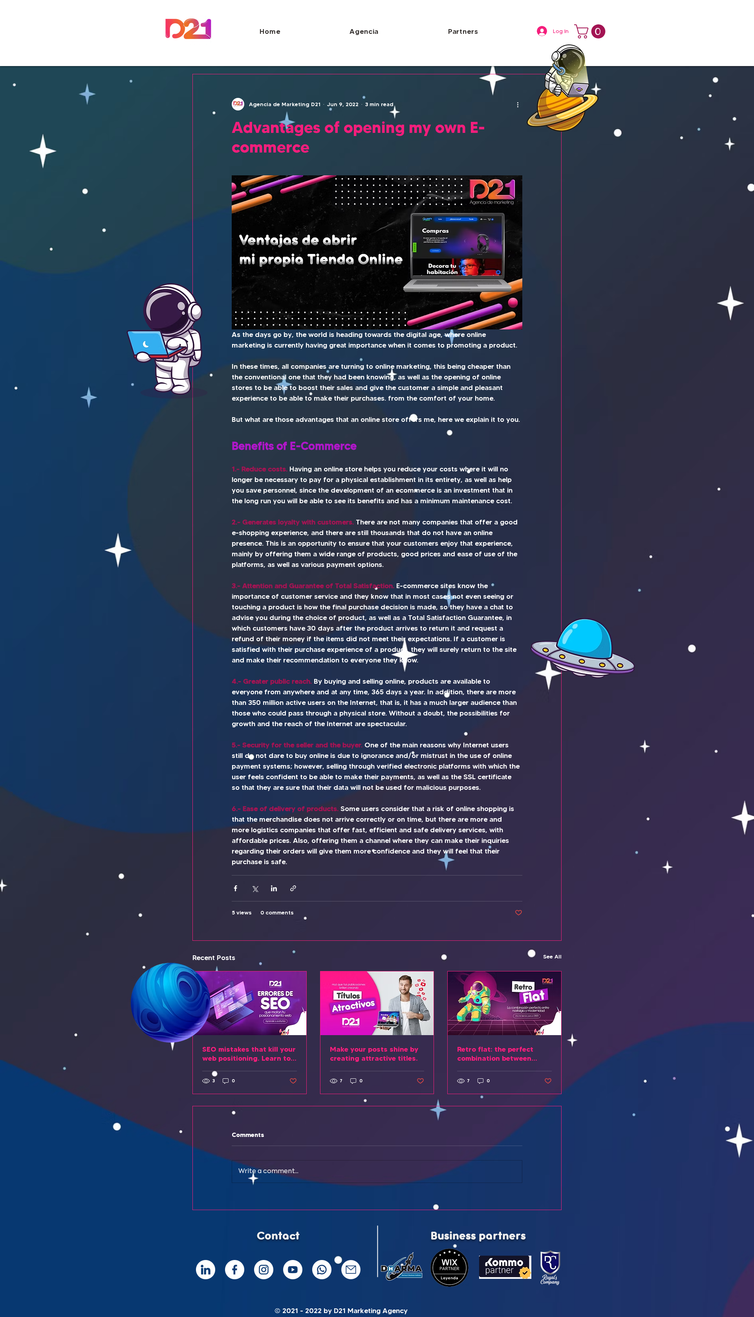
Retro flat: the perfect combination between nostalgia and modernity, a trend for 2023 (504, 1054)
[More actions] (517, 104)
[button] (591, 31)
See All (552, 956)
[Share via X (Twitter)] (254, 888)
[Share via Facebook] (235, 888)
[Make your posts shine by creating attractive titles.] (377, 1003)
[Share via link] (293, 888)
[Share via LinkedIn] (274, 888)
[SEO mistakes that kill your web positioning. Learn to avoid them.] (249, 1003)
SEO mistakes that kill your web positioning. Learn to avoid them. (249, 1054)
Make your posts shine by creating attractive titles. (374, 1054)
